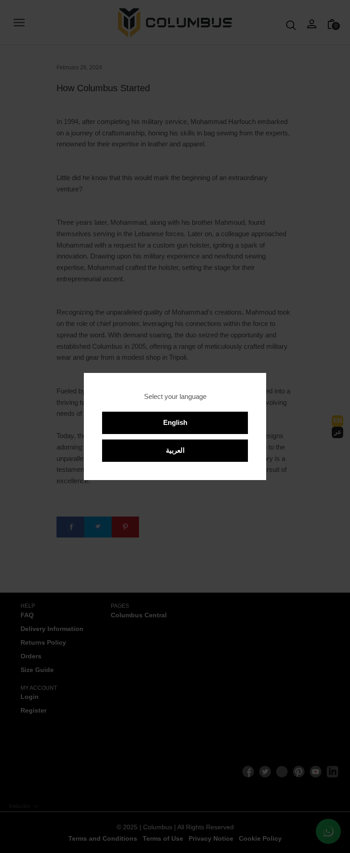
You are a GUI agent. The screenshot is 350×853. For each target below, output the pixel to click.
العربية (175, 450)
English (175, 422)
